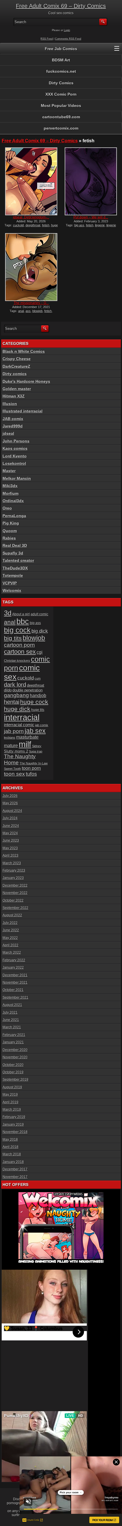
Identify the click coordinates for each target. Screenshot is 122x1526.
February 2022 (14, 960)
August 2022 (12, 915)
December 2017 (15, 1169)
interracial (21, 717)
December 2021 (15, 975)
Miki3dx (10, 486)
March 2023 (12, 863)
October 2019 (13, 1072)
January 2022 (13, 968)
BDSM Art (61, 60)
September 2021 (15, 998)
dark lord (15, 685)
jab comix (41, 725)
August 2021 (12, 1005)
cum (38, 678)
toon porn (31, 768)
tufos (31, 774)
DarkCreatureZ (16, 366)
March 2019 (12, 1110)
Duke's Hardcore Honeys (26, 381)
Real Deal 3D (15, 545)
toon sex (14, 774)
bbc (22, 621)
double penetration (27, 690)
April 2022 (10, 945)
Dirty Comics (61, 83)
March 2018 (12, 1154)
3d (7, 613)
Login (67, 30)
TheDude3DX (15, 568)
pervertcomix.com (61, 128)
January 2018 (13, 1162)
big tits (13, 638)
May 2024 (10, 833)
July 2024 (10, 818)
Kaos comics (15, 448)
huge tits (37, 710)
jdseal (8, 433)
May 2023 (10, 848)
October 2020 (13, 1065)
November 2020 (15, 1057)
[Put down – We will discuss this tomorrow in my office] (90, 181)
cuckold (18, 225)
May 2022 (10, 938)
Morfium (10, 493)
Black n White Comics (24, 351)
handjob (38, 695)
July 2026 (10, 796)
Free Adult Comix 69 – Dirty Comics (61, 6)
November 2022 (15, 893)
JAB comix (13, 419)
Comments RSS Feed (68, 38)
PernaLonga (14, 516)
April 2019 (10, 1102)
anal (21, 311)
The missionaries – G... (31, 303)
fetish (45, 225)
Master (9, 471)
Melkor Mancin (17, 478)
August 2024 (12, 811)
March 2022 (12, 953)
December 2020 (15, 1050)
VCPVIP (10, 583)
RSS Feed (47, 38)
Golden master (17, 389)
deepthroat (33, 225)
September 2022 (15, 908)
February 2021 (14, 1035)
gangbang (16, 695)
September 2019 (15, 1080)
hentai (11, 702)
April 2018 (10, 1147)
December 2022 (15, 885)
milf (25, 744)
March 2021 (12, 1027)
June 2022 (11, 930)
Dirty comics (15, 374)
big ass (79, 225)
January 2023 (13, 878)
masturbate (27, 737)
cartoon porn (19, 645)
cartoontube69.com (61, 117)
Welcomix (12, 590)
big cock (17, 630)
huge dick (17, 709)
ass (28, 311)
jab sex (35, 730)
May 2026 (10, 803)
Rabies (9, 538)
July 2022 (10, 923)
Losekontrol (14, 463)
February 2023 (14, 870)
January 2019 (13, 1125)
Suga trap (35, 751)
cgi (40, 652)
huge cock (34, 701)
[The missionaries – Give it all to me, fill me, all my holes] (31, 267)
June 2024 (11, 826)
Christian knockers (17, 660)
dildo (8, 690)
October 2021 (13, 990)
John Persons (16, 441)
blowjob (37, 311)
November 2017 (15, 1177)
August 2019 (12, 1087)
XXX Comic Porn (61, 94)
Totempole (13, 575)
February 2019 (14, 1117)
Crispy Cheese (17, 359)
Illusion (10, 404)
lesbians (9, 737)
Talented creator (18, 560)
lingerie (100, 225)
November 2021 (15, 983)
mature (11, 745)
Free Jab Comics (61, 48)
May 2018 (10, 1140)
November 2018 (15, 1132)
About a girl (21, 614)
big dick (39, 631)
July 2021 (10, 1013)
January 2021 (13, 1042)
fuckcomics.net (61, 71)
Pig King (11, 523)
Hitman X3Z (14, 396)
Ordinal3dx (13, 501)
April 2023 (10, 855)
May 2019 (10, 1095)
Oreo (7, 508)
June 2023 (11, 840)
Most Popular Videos (61, 105)
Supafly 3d (13, 553)
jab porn (14, 731)
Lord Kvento (15, 456)
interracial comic (19, 724)
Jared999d (13, 426)
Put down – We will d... (90, 217)
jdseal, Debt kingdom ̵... (31, 217)
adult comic (39, 614)
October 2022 (13, 900)
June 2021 (11, 1020)
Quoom (10, 531)
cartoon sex (20, 651)
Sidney (36, 746)
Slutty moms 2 (16, 751)
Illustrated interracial (23, 411)
